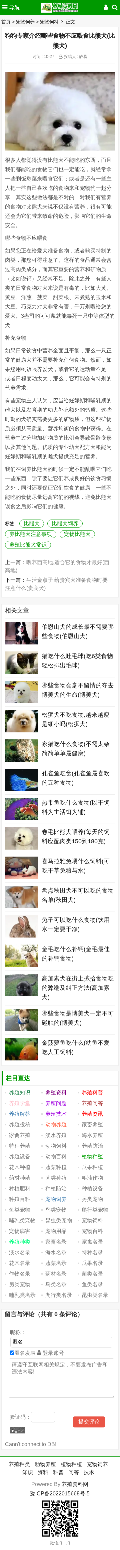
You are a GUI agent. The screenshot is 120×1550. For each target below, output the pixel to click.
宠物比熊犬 (77, 534)
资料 (43, 1472)
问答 (73, 1472)
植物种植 (71, 1464)
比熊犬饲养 (65, 523)
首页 (6, 21)
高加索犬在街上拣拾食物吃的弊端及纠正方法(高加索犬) (78, 987)
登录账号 (52, 1353)
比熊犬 (32, 523)
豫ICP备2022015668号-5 (60, 1493)
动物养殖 (45, 1464)
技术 (89, 1472)
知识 (27, 1472)
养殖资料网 (75, 1484)
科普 (58, 1472)
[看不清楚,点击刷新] (17, 1430)
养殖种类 (19, 1464)
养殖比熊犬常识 (28, 545)
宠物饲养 (25, 21)
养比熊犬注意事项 (30, 534)
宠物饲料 (49, 21)
